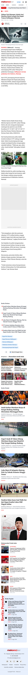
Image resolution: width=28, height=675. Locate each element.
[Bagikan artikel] (25, 24)
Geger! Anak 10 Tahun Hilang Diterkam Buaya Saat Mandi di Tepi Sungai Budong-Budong (12, 441)
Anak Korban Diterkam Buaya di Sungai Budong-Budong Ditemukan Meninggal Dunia (13, 410)
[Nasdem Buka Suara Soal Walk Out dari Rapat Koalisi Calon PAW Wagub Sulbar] (14, 490)
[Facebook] (7, 661)
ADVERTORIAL (13, 546)
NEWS (7, 5)
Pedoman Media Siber (19, 667)
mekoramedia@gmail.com (14, 657)
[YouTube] (17, 661)
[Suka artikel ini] (21, 24)
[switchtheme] (23, 2)
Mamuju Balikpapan (7, 342)
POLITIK (10, 630)
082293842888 (15, 655)
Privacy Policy (23, 664)
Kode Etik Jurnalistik (8, 667)
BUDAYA (11, 586)
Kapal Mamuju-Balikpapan (9, 339)
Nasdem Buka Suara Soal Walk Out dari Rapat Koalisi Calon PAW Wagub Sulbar (14, 502)
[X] (10, 661)
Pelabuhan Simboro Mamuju (9, 344)
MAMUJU (4, 47)
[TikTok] (20, 661)
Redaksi (11, 664)
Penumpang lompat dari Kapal (10, 347)
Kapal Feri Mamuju (7, 336)
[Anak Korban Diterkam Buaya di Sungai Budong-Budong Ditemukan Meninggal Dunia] (14, 398)
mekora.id (7, 23)
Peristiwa (3, 450)
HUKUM (14, 5)
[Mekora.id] (14, 650)
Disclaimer (16, 664)
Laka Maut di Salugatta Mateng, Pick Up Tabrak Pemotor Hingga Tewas (13, 472)
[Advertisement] (14, 103)
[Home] (1, 11)
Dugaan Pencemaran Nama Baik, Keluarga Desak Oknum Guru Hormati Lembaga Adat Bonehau (7, 384)
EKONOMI (21, 5)
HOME (2, 5)
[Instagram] (14, 661)
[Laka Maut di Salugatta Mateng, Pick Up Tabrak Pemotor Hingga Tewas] (14, 460)
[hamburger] (26, 2)
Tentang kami (5, 664)
